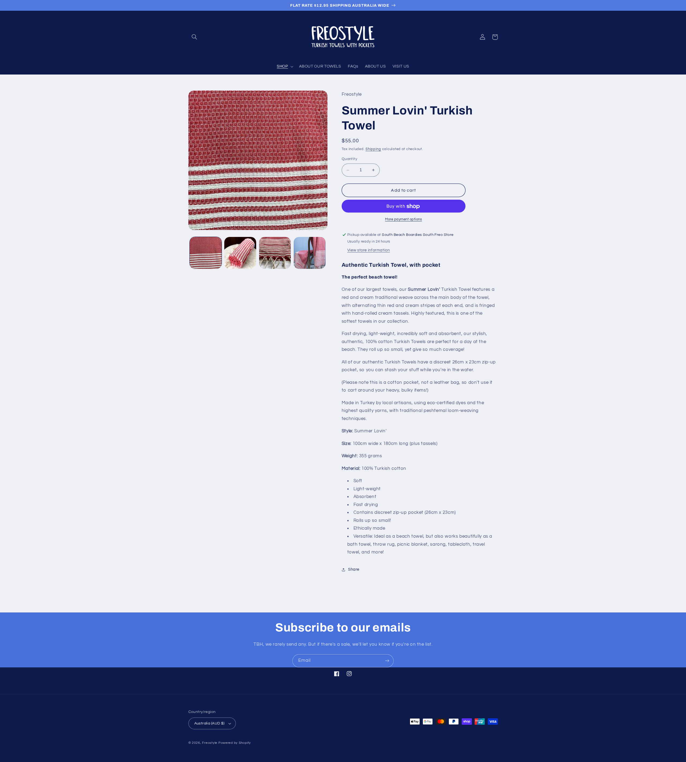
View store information (368, 250)
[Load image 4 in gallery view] (310, 253)
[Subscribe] (387, 660)
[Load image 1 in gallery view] (206, 253)
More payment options (403, 219)
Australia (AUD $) (209, 723)
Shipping (373, 149)
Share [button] (353, 569)
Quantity (349, 159)
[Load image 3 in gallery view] (275, 253)
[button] (194, 37)
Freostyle (209, 742)
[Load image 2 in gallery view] (240, 253)
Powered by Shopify (234, 742)
